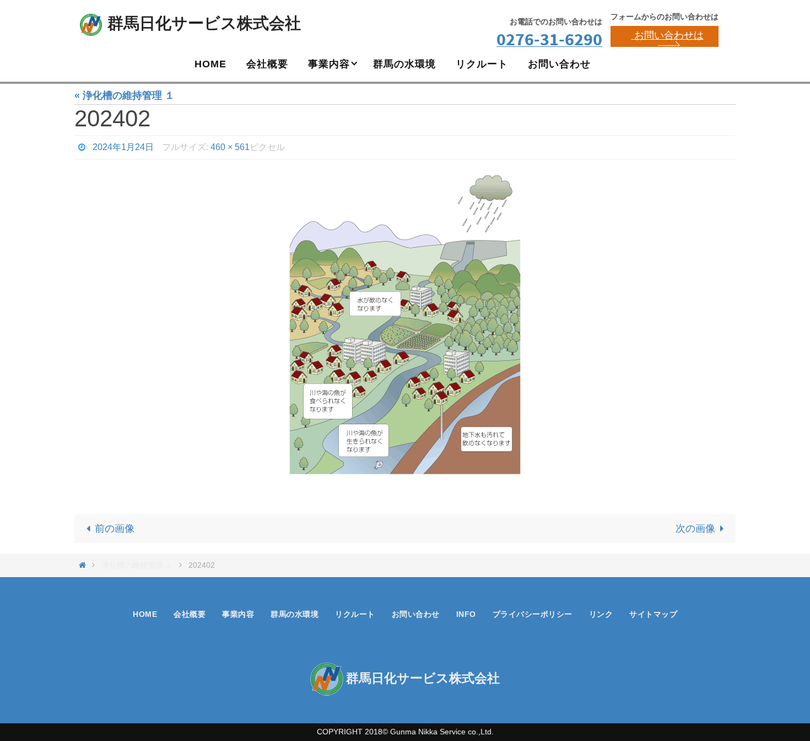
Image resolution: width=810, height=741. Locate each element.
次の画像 (695, 528)
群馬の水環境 (294, 614)
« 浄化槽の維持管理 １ (124, 95)
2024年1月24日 (123, 147)
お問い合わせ (416, 614)
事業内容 (238, 614)
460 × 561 (230, 147)
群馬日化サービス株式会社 (204, 23)
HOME (145, 614)
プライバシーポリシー (533, 614)
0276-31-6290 (549, 39)
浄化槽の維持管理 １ (137, 565)
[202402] (405, 329)
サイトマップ (653, 614)
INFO (466, 614)
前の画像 (114, 528)
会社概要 (190, 614)
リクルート (355, 614)
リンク (601, 614)
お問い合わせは (667, 35)
